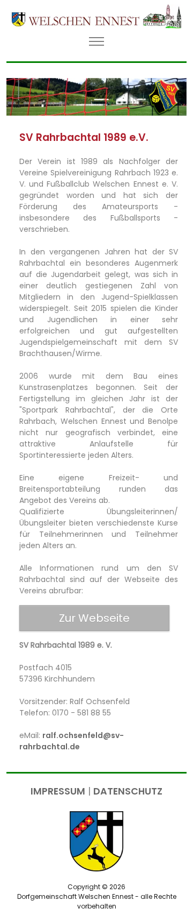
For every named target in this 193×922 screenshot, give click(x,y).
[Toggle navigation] (97, 42)
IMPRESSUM (58, 791)
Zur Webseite (94, 618)
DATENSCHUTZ (127, 791)
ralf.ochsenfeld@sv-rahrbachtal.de (71, 741)
